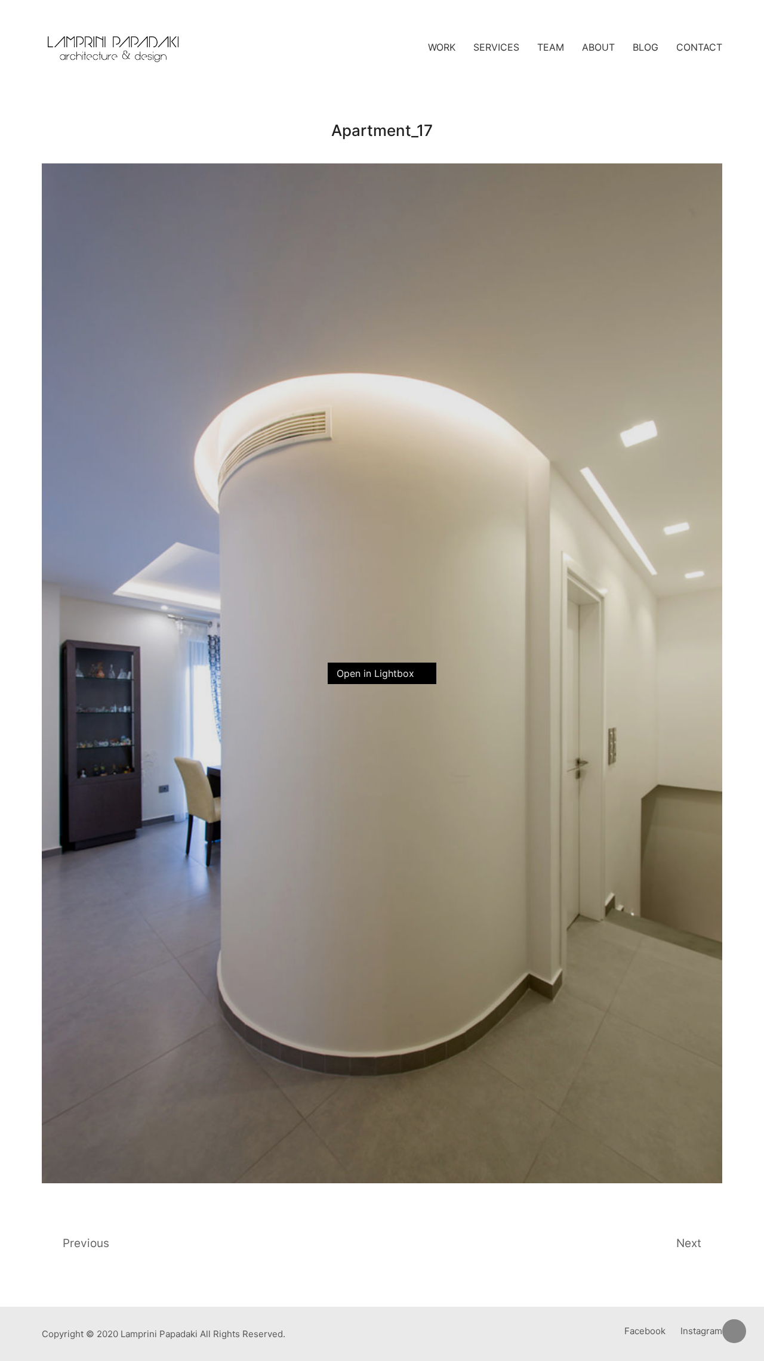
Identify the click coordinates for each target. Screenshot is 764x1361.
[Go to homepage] (113, 48)
